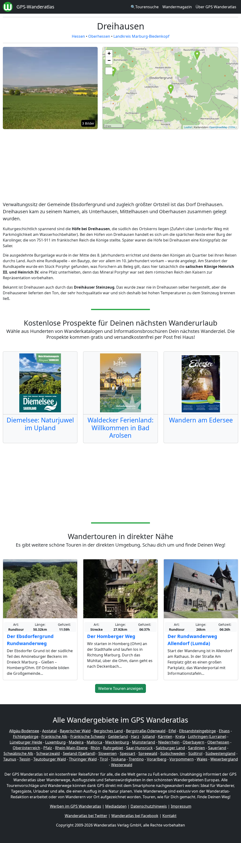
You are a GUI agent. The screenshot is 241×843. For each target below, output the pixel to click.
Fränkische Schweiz (87, 736)
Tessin (24, 759)
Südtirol (195, 753)
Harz (135, 736)
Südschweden (172, 753)
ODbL (232, 127)
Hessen (78, 36)
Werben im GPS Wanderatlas (75, 806)
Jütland (148, 736)
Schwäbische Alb (18, 753)
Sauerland (217, 747)
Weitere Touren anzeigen (120, 688)
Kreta (180, 736)
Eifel (172, 730)
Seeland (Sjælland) (79, 753)
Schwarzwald (48, 753)
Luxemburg (55, 742)
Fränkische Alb (54, 736)
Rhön (95, 747)
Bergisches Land (108, 730)
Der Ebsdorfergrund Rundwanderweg (30, 640)
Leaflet (188, 127)
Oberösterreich (26, 747)
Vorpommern (181, 759)
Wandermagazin (177, 6)
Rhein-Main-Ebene (71, 747)
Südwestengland (220, 753)
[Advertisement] (120, 166)
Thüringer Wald (83, 759)
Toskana (118, 759)
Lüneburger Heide (26, 742)
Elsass (224, 730)
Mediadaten (116, 806)
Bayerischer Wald (75, 730)
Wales (202, 759)
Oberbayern (193, 742)
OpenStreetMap (218, 127)
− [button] (109, 60)
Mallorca (94, 742)
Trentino (136, 759)
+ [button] (109, 53)
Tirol (104, 759)
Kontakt (169, 815)
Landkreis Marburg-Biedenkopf (141, 36)
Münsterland (143, 742)
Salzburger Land (170, 747)
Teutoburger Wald (49, 759)
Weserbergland (224, 759)
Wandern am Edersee (201, 420)
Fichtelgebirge (25, 736)
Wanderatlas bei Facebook (134, 815)
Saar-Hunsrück (139, 747)
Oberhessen (99, 36)
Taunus (9, 759)
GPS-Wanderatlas (35, 7)
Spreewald (147, 753)
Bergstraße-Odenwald (145, 730)
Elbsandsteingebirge (197, 730)
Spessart (127, 753)
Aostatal (49, 730)
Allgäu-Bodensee (24, 730)
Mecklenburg (117, 742)
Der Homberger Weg (111, 636)
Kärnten (165, 736)
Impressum (181, 806)
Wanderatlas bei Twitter (86, 815)
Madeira (76, 742)
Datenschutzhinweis (149, 806)
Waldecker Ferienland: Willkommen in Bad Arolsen (120, 428)
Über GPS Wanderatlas (216, 6)
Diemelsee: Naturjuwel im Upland (40, 424)
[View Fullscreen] (108, 70)
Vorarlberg (156, 759)
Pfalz (47, 747)
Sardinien (196, 747)
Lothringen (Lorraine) (207, 736)
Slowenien (107, 753)
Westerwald (121, 764)
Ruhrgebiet (113, 747)
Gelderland (118, 736)
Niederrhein (169, 742)
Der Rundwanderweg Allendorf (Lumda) (192, 640)
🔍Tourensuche (145, 6)
